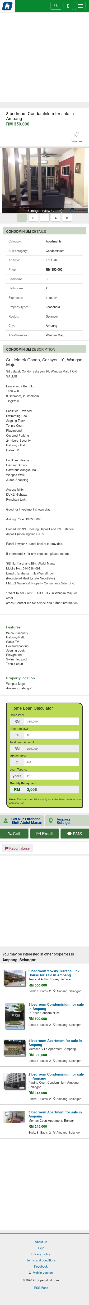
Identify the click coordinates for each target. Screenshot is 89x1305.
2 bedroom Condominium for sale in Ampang (56, 1076)
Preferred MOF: (19, 729)
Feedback (41, 1266)
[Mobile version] (68, 6)
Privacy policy (41, 1254)
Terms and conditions (41, 1260)
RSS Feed (41, 1287)
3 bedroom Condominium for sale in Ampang (56, 1006)
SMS (77, 833)
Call (16, 833)
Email (47, 833)
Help (41, 1248)
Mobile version (42, 1272)
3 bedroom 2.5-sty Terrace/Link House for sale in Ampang (54, 973)
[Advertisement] (44, 57)
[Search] (56, 6)
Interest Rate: (18, 756)
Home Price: (17, 715)
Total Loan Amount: (22, 742)
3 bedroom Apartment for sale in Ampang (55, 1042)
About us (41, 1241)
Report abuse (19, 848)
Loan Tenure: (18, 769)
